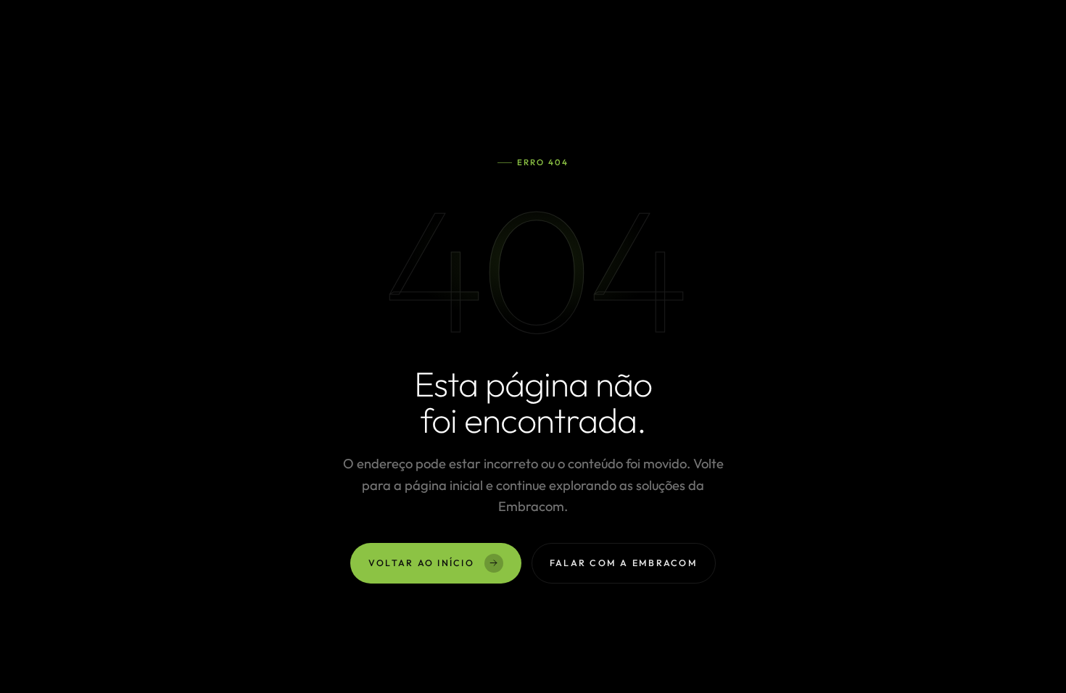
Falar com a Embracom (624, 562)
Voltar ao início (421, 562)
